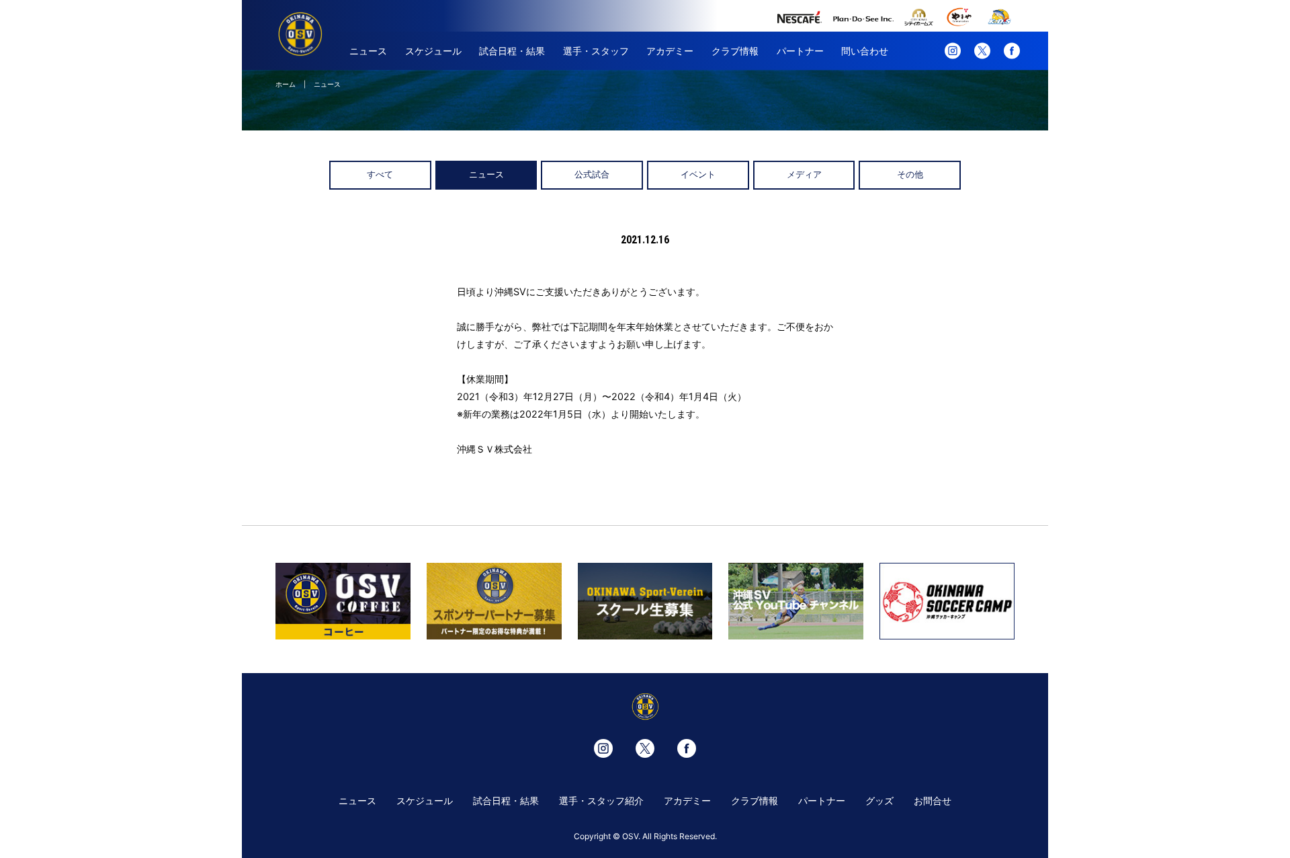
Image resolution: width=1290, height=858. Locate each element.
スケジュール (433, 50)
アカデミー (669, 50)
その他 (910, 174)
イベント (698, 174)
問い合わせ (864, 50)
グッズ (879, 800)
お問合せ (932, 800)
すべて (380, 174)
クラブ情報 (735, 50)
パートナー (800, 50)
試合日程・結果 (512, 50)
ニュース (368, 50)
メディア (804, 174)
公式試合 (591, 174)
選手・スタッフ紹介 (601, 800)
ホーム (285, 84)
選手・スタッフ (596, 50)
